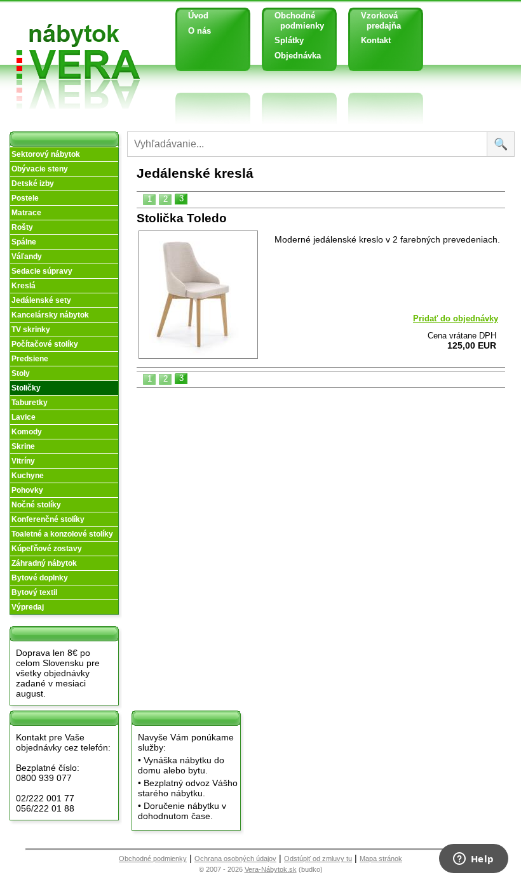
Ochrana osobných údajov (235, 858)
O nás (199, 31)
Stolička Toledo (182, 218)
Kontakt (376, 40)
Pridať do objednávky (455, 318)
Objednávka (297, 55)
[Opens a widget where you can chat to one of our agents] (473, 860)
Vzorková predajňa (376, 20)
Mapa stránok (381, 858)
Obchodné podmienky (294, 20)
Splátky (289, 40)
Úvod (198, 15)
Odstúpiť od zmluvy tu (318, 858)
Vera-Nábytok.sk (271, 869)
